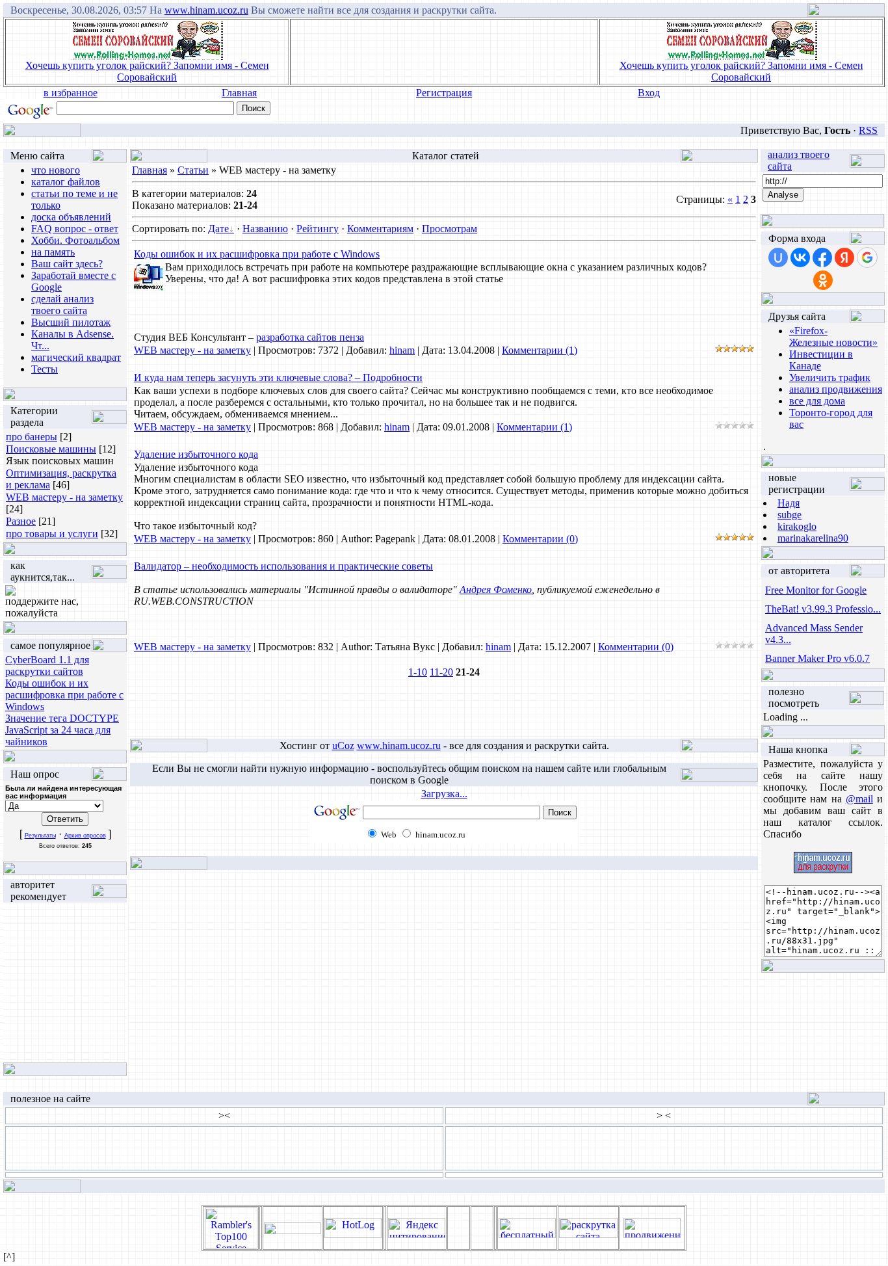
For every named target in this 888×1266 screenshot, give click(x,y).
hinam (402, 350)
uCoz (343, 745)
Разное (21, 521)
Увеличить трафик (829, 377)
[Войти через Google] (867, 257)
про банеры (31, 436)
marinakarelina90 (812, 538)
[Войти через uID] (778, 257)
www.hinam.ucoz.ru (206, 10)
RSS (868, 130)
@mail (859, 798)
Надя (788, 502)
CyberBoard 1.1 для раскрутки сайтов (47, 665)
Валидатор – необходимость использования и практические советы (283, 566)
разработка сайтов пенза (310, 337)
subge (789, 514)
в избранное (71, 92)
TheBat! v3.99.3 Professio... (823, 608)
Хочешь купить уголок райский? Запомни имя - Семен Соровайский (147, 71)
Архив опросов (85, 835)
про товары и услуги (52, 533)
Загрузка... (444, 793)
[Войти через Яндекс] (844, 257)
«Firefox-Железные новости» (833, 336)
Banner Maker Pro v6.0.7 (817, 658)
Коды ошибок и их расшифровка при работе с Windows (64, 695)
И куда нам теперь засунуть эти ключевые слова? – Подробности (278, 377)
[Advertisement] (444, 52)
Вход (649, 92)
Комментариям (380, 228)
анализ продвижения (835, 389)
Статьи (193, 170)
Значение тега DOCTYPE (62, 718)
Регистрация (444, 92)
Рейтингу (317, 228)
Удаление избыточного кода (196, 454)
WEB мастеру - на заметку (64, 497)
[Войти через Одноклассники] (823, 280)
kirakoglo (796, 526)
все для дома (817, 400)
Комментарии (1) (539, 350)
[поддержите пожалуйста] (10, 592)
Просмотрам (449, 228)
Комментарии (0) (540, 538)
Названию (265, 228)
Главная (239, 92)
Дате (218, 228)
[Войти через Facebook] (822, 257)
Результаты (40, 835)
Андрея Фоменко (496, 589)
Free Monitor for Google (816, 590)
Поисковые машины (51, 449)
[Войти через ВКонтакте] (800, 257)
